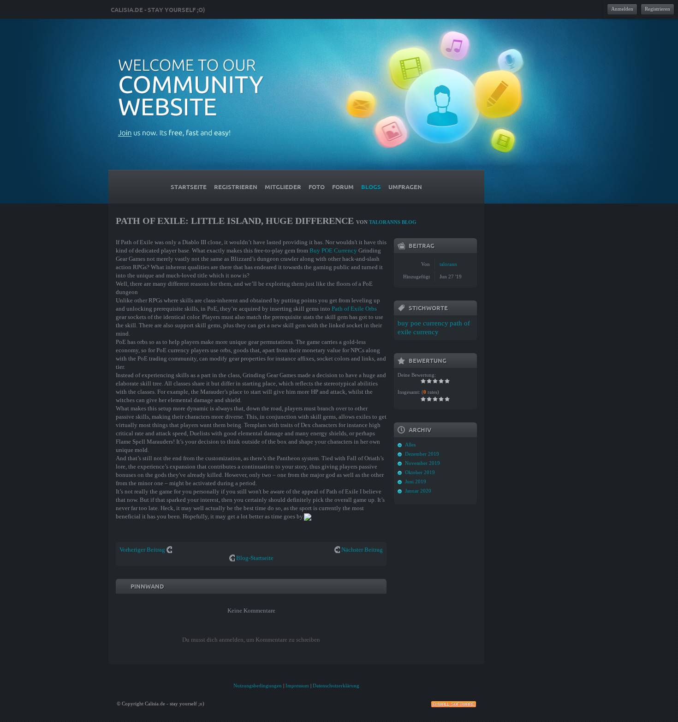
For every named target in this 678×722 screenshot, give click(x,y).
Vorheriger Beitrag (142, 549)
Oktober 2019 (420, 472)
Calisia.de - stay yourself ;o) (158, 9)
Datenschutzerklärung (336, 685)
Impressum (297, 685)
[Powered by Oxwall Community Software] (453, 703)
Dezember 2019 (422, 454)
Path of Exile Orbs (354, 308)
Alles (410, 444)
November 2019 (422, 463)
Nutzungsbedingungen (257, 685)
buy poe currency (423, 323)
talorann (448, 264)
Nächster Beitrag (362, 549)
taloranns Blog (392, 222)
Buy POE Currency (333, 250)
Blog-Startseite (255, 557)
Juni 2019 (415, 481)
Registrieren (657, 9)
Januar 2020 (418, 490)
